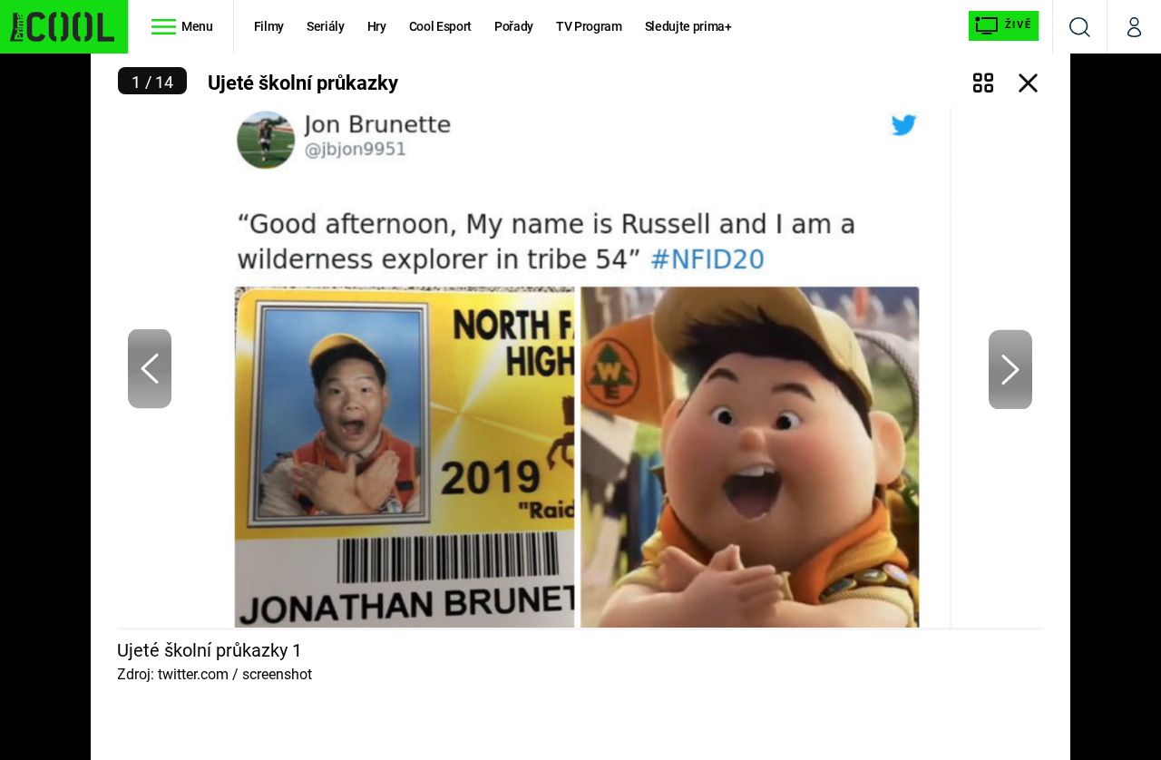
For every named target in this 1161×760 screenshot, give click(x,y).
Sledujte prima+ (688, 26)
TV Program (588, 26)
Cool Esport (440, 26)
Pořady (513, 26)
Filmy (269, 26)
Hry (376, 26)
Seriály (326, 26)
